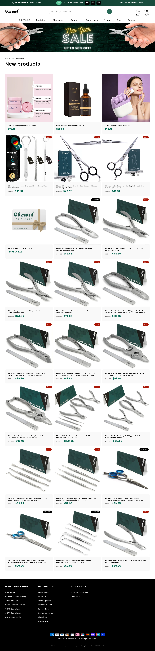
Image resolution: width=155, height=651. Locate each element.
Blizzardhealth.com (72, 639)
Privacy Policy (44, 609)
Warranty (75, 597)
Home (7, 58)
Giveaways (43, 621)
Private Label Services (15, 605)
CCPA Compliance (13, 613)
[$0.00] (146, 11)
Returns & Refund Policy (15, 597)
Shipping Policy (44, 601)
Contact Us (10, 592)
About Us (42, 597)
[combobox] (80, 11)
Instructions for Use (79, 592)
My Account (43, 592)
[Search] (109, 11)
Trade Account (12, 601)
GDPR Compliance (13, 609)
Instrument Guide (13, 617)
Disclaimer (43, 617)
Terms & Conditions (47, 605)
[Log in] (138, 11)
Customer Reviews (46, 613)
